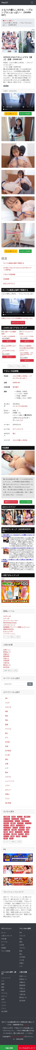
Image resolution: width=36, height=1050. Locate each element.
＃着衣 (5, 832)
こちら (21, 420)
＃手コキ (21, 834)
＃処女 (28, 827)
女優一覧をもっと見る (10, 670)
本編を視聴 (9, 1048)
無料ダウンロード (11, 502)
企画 (6, 746)
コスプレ (8, 777)
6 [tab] (17, 526)
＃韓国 (12, 836)
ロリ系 (7, 755)
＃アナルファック (8, 821)
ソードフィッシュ (9, 633)
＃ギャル (6, 825)
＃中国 (18, 836)
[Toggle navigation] (32, 2)
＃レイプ (20, 816)
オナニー (8, 790)
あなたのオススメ (9, 283)
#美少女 (6, 86)
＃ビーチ (22, 827)
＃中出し (6, 823)
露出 (6, 759)
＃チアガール (18, 832)
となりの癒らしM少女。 (21, 440)
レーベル (4, 942)
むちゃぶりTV (8, 631)
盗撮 (6, 724)
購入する (9, 341)
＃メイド (26, 832)
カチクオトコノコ (9, 625)
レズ (6, 768)
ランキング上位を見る (20, 406)
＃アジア (24, 836)
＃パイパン (20, 823)
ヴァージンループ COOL (27, 336)
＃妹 (28, 829)
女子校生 (8, 750)
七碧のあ (6, 663)
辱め (6, 720)
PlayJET (4, 3)
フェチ (7, 702)
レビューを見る (25, 113)
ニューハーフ (9, 781)
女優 (6, 763)
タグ (2, 945)
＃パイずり (7, 819)
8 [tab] (22, 526)
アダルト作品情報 (9, 274)
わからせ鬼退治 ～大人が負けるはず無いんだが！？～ (26, 354)
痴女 (6, 772)
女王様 (7, 742)
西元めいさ (7, 665)
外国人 (7, 794)
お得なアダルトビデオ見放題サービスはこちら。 (17, 318)
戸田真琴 (6, 660)
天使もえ (6, 658)
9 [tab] (25, 526)
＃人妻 (22, 819)
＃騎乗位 (14, 834)
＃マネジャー (25, 821)
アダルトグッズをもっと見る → (18, 366)
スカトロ (8, 707)
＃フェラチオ (15, 819)
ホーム (3, 932)
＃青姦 (12, 825)
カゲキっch (7, 616)
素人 (14, 433)
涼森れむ (6, 654)
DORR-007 (16, 382)
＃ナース (17, 821)
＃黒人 (5, 838)
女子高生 (22, 957)
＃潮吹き (13, 823)
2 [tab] (5, 526)
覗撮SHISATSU (8, 629)
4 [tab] (11, 526)
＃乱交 (13, 816)
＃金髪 (27, 834)
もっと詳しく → (11, 113)
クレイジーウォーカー (10, 620)
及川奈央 (6, 667)
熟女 (6, 716)
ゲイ (6, 737)
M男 (6, 711)
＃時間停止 (7, 816)
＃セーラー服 (7, 827)
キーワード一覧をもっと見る (12, 841)
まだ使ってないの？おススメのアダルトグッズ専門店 (17, 269)
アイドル (8, 729)
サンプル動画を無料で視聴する (13, 263)
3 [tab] (8, 526)
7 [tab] (19, 526)
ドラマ (7, 785)
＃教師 (11, 832)
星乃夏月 (16, 387)
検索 (30, 684)
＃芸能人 (14, 829)
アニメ (7, 798)
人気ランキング (6, 935)
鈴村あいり (7, 652)
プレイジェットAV (17, 1036)
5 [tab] (14, 526)
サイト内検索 (5, 951)
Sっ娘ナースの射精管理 (8, 336)
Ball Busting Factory (10, 623)
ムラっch (6, 618)
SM (6, 698)
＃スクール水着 (20, 825)
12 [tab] (33, 526)
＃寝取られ (27, 816)
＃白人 (11, 838)
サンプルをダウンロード (27, 1048)
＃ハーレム (28, 823)
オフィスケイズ (18, 429)
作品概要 (6, 279)
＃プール (15, 827)
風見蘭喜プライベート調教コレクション (16, 627)
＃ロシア (6, 836)
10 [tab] (28, 526)
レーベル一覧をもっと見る (12, 637)
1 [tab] (3, 526)
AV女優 (3, 939)
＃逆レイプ (7, 834)
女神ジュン (7, 650)
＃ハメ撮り (7, 829)
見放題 (3, 948)
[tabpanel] (8, 517)
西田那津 (6, 656)
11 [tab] (30, 526)
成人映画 (8, 803)
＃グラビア (21, 829)
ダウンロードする (18, 322)
